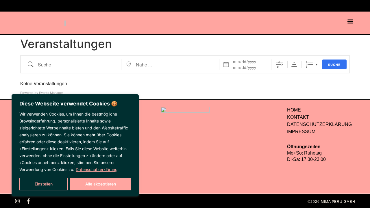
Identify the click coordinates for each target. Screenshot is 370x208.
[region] (75, 145)
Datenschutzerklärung (97, 169)
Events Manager (51, 93)
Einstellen (44, 183)
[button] (350, 21)
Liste (309, 64)
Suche (334, 64)
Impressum (301, 131)
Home (294, 109)
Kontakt (298, 117)
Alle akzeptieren (100, 183)
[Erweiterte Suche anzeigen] (279, 64)
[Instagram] (17, 201)
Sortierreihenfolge (294, 64)
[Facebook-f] (28, 201)
